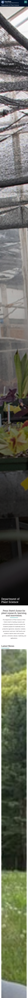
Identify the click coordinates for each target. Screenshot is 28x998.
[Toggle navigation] (25, 2)
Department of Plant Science (10, 5)
